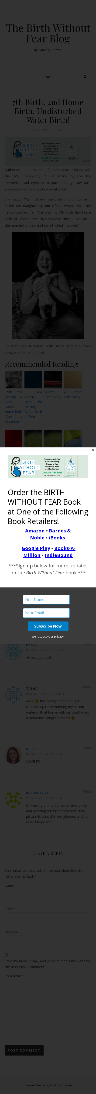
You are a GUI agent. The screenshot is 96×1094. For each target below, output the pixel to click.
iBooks (57, 538)
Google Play (36, 548)
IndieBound (59, 555)
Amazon (35, 531)
